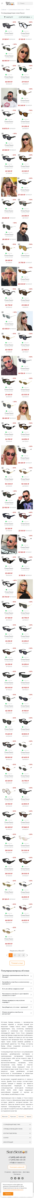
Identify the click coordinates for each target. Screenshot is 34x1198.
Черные (28, 1116)
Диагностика (17, 1172)
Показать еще (17, 963)
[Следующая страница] (27, 955)
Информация (8, 1142)
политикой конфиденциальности (13, 1189)
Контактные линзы (10, 1133)
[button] (2, 3)
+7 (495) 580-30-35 (17, 1160)
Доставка (26, 1172)
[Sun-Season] (17, 1152)
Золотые (21, 1116)
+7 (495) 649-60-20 (17, 1157)
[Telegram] (15, 1178)
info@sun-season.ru (17, 1162)
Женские (5, 1116)
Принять (8, 1194)
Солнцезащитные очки (11, 1124)
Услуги (5, 1137)
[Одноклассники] (19, 1178)
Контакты (17, 1174)
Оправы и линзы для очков (12, 1129)
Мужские (13, 1116)
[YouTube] (12, 1178)
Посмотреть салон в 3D (17, 1167)
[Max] (22, 1178)
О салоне (8, 1172)
